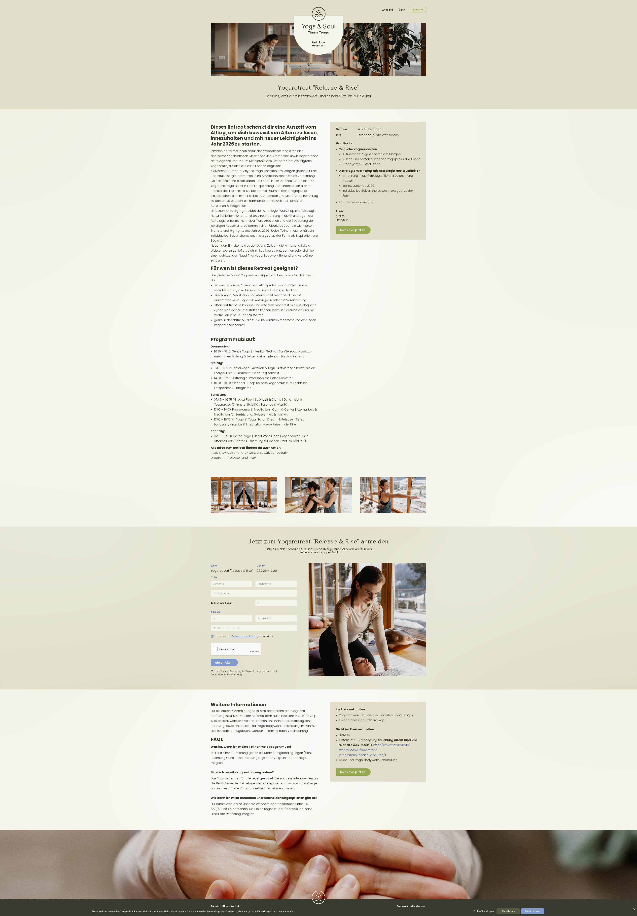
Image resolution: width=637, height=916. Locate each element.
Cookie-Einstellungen (483, 911)
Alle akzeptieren (532, 911)
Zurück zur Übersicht (318, 44)
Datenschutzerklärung (245, 636)
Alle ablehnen (508, 911)
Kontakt (236, 906)
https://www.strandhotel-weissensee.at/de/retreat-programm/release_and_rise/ (375, 750)
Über (402, 9)
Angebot (387, 9)
